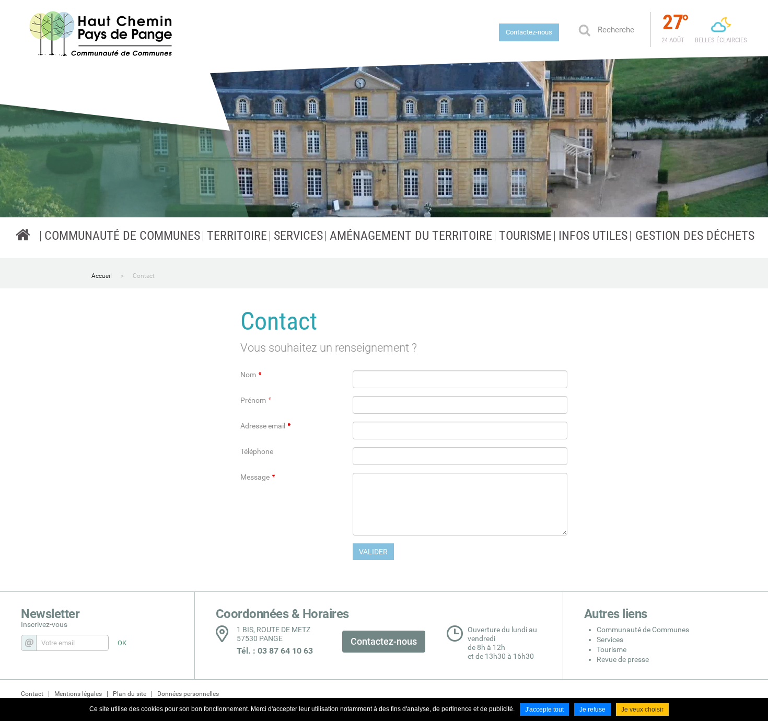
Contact (144, 276)
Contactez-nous (529, 32)
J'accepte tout (544, 709)
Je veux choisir (642, 709)
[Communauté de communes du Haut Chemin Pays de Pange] (23, 234)
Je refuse (592, 709)
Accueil (101, 276)
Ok (584, 29)
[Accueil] (101, 34)
